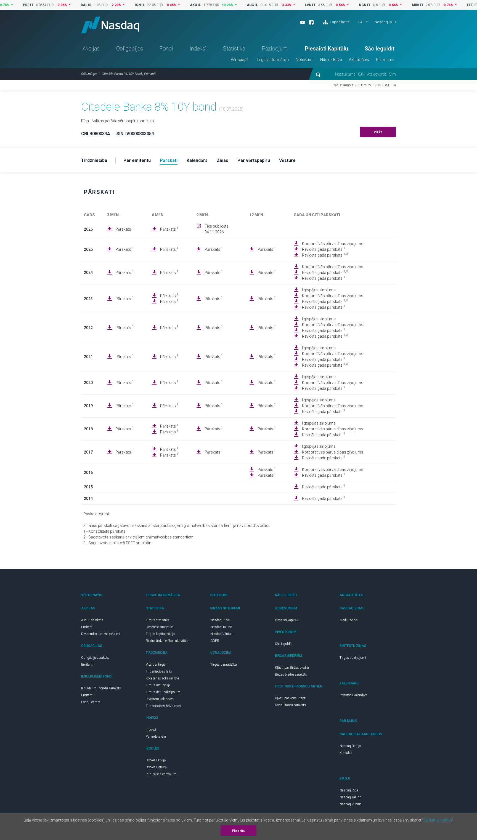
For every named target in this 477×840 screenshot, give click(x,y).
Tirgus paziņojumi (353, 658)
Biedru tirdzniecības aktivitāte (167, 641)
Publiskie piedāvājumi (161, 774)
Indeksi (198, 48)
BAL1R (72, 5)
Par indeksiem (156, 736)
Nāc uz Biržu (331, 59)
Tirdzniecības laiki (159, 671)
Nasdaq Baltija (350, 746)
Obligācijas (129, 48)
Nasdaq (110, 25)
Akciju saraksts (92, 620)
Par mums (385, 59)
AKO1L (181, 5)
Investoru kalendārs (160, 699)
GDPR (214, 641)
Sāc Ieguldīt (379, 48)
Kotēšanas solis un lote (162, 678)
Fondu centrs (90, 702)
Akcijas (91, 48)
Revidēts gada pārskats (323, 249)
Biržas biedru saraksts (291, 674)
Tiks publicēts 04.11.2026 (217, 229)
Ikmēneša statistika (160, 627)
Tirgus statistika (157, 620)
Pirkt (378, 132)
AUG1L (238, 5)
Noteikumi (304, 59)
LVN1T (296, 5)
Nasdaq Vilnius (221, 634)
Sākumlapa (89, 74)
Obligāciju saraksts (95, 658)
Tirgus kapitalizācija (160, 634)
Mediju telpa (348, 620)
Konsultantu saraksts (290, 705)
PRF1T (14, 5)
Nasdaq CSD (385, 22)
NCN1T (350, 5)
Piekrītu (238, 831)
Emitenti (87, 627)
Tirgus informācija (272, 59)
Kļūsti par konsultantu (291, 698)
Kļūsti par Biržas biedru (292, 668)
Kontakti (346, 753)
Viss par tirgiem (157, 664)
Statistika (234, 48)
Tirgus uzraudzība (223, 664)
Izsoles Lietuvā (156, 767)
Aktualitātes (359, 59)
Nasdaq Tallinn (221, 627)
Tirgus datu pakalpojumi (163, 692)
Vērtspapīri (240, 59)
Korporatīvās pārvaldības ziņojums (332, 243)
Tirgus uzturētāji (158, 685)
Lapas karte (339, 22)
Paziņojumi (275, 48)
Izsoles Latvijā (156, 760)
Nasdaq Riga (219, 620)
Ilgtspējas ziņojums (319, 290)
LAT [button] (361, 22)
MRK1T (403, 5)
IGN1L (126, 5)
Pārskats (124, 228)
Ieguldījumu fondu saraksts (101, 688)
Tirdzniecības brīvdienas (163, 706)
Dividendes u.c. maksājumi (100, 634)
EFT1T (458, 5)
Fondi (166, 48)
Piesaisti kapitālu (287, 620)
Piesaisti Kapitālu (326, 48)
